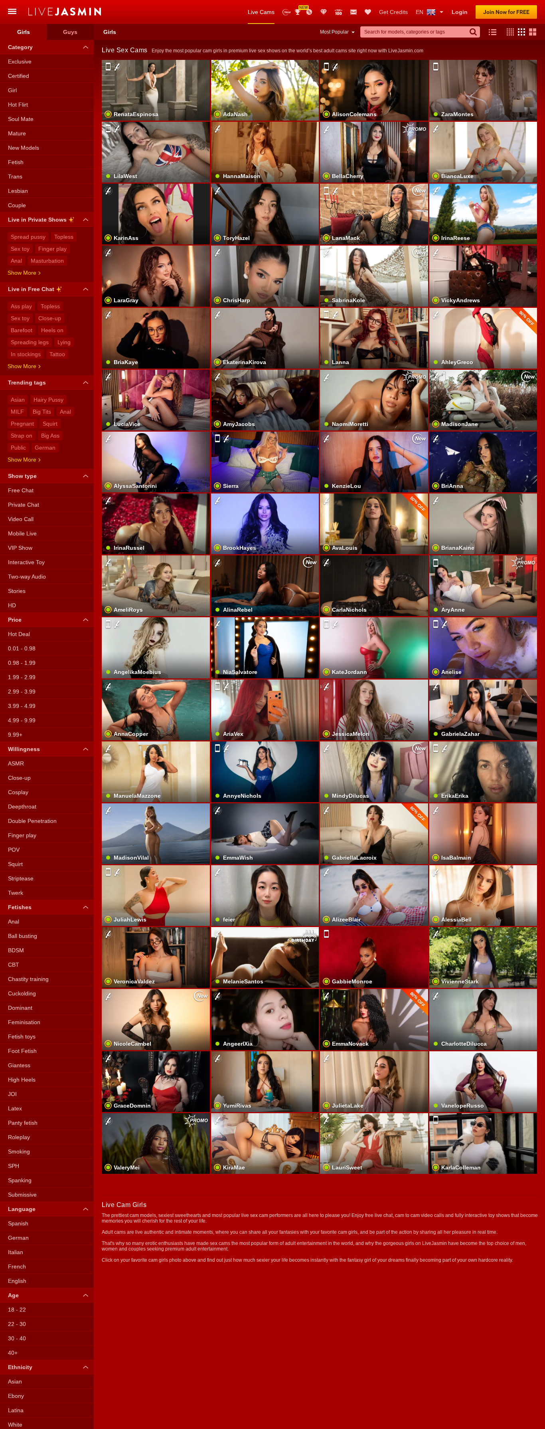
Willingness (24, 749)
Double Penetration (32, 821)
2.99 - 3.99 (22, 691)
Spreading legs (30, 342)
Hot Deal (19, 634)
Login (460, 12)
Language (22, 1209)
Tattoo (57, 354)
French (17, 1266)
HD (12, 605)
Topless (63, 237)
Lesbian (18, 191)
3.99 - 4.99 (22, 706)
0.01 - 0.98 (22, 648)
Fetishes (20, 907)
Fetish (16, 162)
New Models (286, 12)
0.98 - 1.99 (22, 663)
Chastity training (28, 979)
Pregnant (22, 423)
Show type (22, 476)
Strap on (21, 435)
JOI (12, 1094)
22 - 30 (17, 1324)
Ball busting (22, 936)
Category (20, 47)
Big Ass (50, 435)
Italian (15, 1252)
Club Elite (323, 12)
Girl (12, 90)
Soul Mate (21, 119)
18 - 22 (17, 1309)
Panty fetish (23, 1123)
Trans (15, 176)
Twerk (15, 893)
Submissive (22, 1194)
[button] (508, 32)
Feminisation (24, 1022)
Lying (64, 342)
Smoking (19, 1151)
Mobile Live (22, 533)
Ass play (21, 306)
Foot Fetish (22, 1051)
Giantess (19, 1065)
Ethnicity (20, 1367)
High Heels (22, 1079)
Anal (16, 261)
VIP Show (20, 548)
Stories (17, 591)
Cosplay (18, 792)
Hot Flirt (18, 104)
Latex (15, 1108)
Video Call (21, 519)
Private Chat (23, 504)
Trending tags (27, 382)
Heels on (52, 330)
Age (13, 1295)
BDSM (16, 950)
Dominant (20, 1008)
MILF (17, 411)
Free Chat (21, 490)
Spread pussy (28, 237)
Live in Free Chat (31, 289)
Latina (16, 1410)
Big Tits (42, 411)
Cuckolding (22, 993)
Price (15, 619)
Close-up (49, 318)
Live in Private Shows (37, 219)
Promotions (309, 12)
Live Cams (261, 12)
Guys (70, 32)
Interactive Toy (26, 562)
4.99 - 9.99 (22, 720)
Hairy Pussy (48, 399)
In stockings (26, 354)
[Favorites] (368, 12)
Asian (18, 399)
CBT (13, 964)
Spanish (18, 1223)
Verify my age (155, 785)
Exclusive (20, 61)
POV (14, 849)
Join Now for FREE (506, 12)
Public (18, 447)
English (17, 1281)
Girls (23, 32)
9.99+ (15, 734)
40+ (13, 1353)
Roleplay (19, 1137)
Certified (18, 76)
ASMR (16, 763)
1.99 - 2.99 (22, 677)
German (45, 447)
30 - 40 (17, 1338)
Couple (17, 205)
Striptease (21, 878)
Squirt (50, 423)
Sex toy (20, 249)
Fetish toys (22, 1036)
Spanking (20, 1180)
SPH (13, 1166)
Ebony (16, 1396)
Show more (22, 273)
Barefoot (21, 330)
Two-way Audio (27, 576)
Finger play (52, 249)
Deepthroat (22, 806)
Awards (300, 9)
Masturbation (47, 261)
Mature (17, 133)
